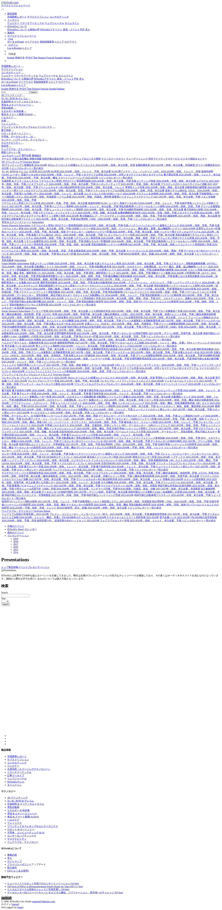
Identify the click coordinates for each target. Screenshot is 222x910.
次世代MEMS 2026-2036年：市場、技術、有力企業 (86, 431)
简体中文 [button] (14, 88)
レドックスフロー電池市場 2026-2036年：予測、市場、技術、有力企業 (52, 244)
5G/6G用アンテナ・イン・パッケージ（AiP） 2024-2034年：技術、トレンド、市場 (156, 171)
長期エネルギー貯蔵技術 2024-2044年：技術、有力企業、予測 (117, 241)
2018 (15, 541)
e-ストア (59, 41)
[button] (12, 13)
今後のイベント (15, 526)
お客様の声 (33, 29)
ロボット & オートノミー (14, 133)
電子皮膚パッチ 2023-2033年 (20, 346)
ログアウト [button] (64, 82)
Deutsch (42, 57)
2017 (15, 544)
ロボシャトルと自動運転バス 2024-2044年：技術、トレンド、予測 (109, 295)
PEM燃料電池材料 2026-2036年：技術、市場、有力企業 (153, 209)
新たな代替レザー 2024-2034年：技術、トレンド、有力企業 (51, 193)
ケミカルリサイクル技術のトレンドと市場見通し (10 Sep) (38, 889)
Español (59, 57)
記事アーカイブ (15, 775)
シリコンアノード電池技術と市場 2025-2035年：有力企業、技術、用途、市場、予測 (110, 298)
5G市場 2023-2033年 (40, 171)
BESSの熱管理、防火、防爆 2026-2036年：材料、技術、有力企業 (159, 254)
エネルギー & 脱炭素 (12, 111)
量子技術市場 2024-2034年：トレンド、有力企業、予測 (118, 393)
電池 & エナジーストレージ (16, 105)
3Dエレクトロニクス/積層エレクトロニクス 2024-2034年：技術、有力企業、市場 (91, 165)
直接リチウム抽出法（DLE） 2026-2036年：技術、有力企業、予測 (67, 235)
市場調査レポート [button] (11, 66)
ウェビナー (13, 23)
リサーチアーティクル (32, 23)
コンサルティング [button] (11, 72)
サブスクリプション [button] (12, 69)
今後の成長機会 (20, 158)
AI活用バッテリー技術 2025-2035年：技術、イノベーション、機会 (107, 228)
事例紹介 (37, 155)
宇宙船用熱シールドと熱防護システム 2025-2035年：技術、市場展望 (115, 501)
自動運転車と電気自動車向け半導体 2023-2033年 (38, 298)
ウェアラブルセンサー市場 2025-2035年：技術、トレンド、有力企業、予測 (93, 469)
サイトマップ (14, 861)
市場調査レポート (17, 17)
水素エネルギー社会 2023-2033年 (66, 323)
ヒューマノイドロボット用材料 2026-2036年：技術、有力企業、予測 (86, 209)
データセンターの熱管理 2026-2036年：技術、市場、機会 (45, 447)
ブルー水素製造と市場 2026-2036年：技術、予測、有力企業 (164, 349)
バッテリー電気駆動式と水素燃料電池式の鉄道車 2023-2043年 (38, 270)
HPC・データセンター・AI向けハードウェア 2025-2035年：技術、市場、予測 (164, 425)
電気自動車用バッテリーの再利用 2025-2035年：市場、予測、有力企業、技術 (133, 244)
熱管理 (4, 146)
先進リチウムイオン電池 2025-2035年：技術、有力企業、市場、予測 (132, 263)
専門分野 (26, 155)
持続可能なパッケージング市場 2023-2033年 (110, 495)
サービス (6, 158)
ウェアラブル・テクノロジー (17, 149)
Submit (33, 92)
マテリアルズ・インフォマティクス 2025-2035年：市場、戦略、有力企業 (78, 212)
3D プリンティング (11, 95)
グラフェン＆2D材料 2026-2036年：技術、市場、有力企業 (167, 193)
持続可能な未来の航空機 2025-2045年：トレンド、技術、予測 (47, 301)
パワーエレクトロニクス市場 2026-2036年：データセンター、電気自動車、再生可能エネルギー (165, 431)
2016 (15, 547)
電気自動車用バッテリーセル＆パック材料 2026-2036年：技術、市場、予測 (159, 206)
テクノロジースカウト (113, 158)
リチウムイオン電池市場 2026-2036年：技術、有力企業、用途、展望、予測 (114, 238)
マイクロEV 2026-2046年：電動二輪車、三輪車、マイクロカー (53, 289)
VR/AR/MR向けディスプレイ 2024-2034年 (64, 457)
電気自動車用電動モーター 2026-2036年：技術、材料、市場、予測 (72, 276)
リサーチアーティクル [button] (26, 75)
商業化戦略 (35, 158)
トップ (4, 567)
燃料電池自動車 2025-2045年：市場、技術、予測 (66, 282)
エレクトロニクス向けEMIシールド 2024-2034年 (110, 193)
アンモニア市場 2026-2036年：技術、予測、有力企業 (59, 311)
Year (3, 598)
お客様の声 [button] (27, 79)
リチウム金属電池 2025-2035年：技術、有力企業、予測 (54, 241)
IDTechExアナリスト (51, 29)
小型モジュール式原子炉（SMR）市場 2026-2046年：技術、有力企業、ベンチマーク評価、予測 (65, 488)
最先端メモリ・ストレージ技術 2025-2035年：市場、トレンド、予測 (161, 422)
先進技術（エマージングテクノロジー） (29, 769)
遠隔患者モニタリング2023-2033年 (123, 346)
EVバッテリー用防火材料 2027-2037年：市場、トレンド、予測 (105, 279)
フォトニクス (8, 124)
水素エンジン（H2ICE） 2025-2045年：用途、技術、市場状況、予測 (122, 323)
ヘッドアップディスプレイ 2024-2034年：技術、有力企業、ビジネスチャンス (49, 460)
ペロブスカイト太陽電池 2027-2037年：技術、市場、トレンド (59, 330)
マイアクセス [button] (26, 82)
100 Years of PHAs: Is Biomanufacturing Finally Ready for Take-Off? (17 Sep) (45, 886)
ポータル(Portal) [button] (9, 82)
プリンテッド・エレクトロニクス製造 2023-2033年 (46, 384)
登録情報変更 (47, 41)
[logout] (15, 904)
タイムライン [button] (66, 75)
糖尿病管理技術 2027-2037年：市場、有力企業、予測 (85, 343)
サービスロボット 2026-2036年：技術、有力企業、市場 (60, 412)
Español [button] (53, 88)
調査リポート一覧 (11, 152)
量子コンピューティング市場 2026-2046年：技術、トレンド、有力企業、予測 (108, 435)
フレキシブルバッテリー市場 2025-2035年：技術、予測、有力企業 (139, 235)
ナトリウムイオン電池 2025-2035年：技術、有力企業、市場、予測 (38, 250)
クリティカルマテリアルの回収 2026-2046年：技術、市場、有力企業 (127, 190)
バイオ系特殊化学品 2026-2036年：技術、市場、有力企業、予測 (123, 311)
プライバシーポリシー (19, 864)
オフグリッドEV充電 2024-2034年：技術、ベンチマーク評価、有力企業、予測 (129, 289)
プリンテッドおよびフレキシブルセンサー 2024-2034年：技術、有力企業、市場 (117, 384)
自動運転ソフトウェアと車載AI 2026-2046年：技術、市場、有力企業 (134, 396)
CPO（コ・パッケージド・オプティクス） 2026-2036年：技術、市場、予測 (155, 365)
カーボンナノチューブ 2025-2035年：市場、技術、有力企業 (128, 184)
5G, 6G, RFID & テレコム (14, 98)
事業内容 (12, 855)
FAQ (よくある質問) (18, 871)
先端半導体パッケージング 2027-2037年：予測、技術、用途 (49, 365)
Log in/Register (14, 48)
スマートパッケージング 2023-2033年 (78, 177)
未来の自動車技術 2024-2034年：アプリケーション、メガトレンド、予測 (132, 282)
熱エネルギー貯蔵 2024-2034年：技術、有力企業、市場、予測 (90, 254)
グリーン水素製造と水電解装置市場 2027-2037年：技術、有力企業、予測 (161, 320)
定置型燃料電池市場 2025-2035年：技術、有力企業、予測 (85, 333)
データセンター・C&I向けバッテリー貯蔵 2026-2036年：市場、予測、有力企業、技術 (112, 231)
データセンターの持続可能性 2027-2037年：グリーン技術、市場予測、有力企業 (160, 333)
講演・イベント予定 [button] (68, 79)
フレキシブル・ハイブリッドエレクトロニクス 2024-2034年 (132, 381)
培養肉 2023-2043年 (44, 339)
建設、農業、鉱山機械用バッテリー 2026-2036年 (169, 228)
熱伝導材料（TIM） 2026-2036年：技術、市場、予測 (104, 219)
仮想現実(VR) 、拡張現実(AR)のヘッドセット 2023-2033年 (68, 520)
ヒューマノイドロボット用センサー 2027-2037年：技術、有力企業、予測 (172, 409)
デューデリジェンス (137, 158)
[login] (20, 907)
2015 (15, 549)
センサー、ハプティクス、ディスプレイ (23, 139)
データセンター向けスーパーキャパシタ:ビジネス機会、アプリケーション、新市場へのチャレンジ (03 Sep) (65, 892)
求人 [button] (81, 79)
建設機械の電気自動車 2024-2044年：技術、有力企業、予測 (140, 276)
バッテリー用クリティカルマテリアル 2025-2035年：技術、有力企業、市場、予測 (46, 190)
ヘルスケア (7, 117)
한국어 (29, 57)
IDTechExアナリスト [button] (45, 79)
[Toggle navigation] (2, 9)
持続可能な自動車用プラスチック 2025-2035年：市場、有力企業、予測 (172, 495)
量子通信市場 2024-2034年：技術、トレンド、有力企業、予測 (117, 390)
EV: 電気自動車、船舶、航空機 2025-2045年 (47, 279)
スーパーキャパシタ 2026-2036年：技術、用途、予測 (154, 250)
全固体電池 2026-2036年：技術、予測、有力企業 (100, 250)
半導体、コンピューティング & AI (25, 832)
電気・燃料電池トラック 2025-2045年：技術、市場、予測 (120, 273)
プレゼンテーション (18, 535)
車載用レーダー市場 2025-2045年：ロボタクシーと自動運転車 (63, 396)
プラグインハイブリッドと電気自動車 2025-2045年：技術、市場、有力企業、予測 (63, 292)
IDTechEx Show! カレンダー (22, 529)
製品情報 (13, 567)
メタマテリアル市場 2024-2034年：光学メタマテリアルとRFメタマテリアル (122, 174)
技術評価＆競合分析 (53, 158)
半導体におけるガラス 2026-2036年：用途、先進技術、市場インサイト (83, 425)
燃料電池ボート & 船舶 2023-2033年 (21, 282)
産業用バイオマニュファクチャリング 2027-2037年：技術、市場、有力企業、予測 (156, 197)
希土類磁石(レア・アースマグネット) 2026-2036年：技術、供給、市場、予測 (121, 216)
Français (51, 57)
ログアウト (70, 41)
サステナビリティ (11, 143)
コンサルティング (59, 17)
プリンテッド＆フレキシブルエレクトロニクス (26, 127)
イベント (23, 567)
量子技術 (6, 130)
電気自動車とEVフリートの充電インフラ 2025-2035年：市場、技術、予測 (112, 270)
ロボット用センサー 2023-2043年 (34, 469)
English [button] (4, 88)
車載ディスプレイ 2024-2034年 (98, 365)
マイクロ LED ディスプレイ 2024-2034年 (79, 463)
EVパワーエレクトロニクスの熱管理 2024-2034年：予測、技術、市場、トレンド (120, 447)
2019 (15, 538)
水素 (3, 120)
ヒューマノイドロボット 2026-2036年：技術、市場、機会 (86, 403)
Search (4, 592)
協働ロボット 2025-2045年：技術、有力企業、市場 (116, 400)
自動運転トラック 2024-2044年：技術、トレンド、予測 (64, 266)
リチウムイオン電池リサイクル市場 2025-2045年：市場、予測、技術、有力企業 (45, 203)
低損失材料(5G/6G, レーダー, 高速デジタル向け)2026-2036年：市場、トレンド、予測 (133, 203)
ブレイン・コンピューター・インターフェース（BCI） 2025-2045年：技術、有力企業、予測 (100, 514)
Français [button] (44, 88)
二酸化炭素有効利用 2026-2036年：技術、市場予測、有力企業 (166, 476)
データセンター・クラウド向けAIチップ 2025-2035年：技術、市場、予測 (138, 416)
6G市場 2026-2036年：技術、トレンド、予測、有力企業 (81, 171)
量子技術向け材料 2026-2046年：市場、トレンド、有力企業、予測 (47, 390)
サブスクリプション (38, 17)
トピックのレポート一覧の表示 (26, 168)
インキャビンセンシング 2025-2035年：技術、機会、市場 (149, 403)
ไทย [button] (29, 88)
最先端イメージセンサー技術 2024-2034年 (109, 457)
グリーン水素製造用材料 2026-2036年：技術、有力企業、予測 (169, 355)
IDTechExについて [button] (11, 79)
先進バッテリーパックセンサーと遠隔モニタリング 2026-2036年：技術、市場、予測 (168, 225)
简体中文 (20, 57)
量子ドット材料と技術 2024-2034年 (60, 216)
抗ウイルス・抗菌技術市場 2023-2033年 (35, 343)
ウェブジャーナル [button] (48, 75)
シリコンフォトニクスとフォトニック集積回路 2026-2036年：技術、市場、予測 (68, 371)
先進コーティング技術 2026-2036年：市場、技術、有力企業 (163, 181)
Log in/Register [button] (8, 85)
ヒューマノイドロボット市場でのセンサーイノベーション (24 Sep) (43, 883)
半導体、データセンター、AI (17, 136)
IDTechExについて (17, 29)
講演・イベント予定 (74, 29)
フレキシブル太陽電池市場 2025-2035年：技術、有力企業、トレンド (151, 317)
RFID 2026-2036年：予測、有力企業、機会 (35, 177)
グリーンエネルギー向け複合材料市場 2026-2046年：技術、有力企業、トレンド (81, 187)
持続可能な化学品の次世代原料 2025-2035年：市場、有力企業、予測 (104, 327)
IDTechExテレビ (15, 781)
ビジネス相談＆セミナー (193, 158)
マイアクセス (32, 41)
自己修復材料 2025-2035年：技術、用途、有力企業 (190, 216)
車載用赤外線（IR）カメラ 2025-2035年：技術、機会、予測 (186, 460)
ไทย (35, 57)
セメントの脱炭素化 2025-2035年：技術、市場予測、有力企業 (80, 317)
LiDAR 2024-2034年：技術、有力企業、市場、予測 (89, 368)
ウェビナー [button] (7, 75)
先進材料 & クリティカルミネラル (19, 101)
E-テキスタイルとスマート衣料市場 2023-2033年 (133, 517)
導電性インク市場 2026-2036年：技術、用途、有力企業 (154, 187)
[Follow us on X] (114, 672)
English (10, 57)
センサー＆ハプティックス (21, 835)
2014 (15, 552)
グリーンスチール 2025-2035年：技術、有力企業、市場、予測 (144, 352)
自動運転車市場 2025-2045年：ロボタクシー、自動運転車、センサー (131, 266)
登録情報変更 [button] (41, 82)
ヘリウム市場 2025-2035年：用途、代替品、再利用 (84, 197)
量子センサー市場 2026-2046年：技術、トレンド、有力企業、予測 (52, 393)
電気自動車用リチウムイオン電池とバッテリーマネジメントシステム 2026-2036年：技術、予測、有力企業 (95, 285)
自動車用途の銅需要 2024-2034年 (202, 187)
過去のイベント (15, 532)
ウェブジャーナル (54, 23)
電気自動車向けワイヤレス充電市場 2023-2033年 (35, 304)
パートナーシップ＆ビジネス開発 (82, 158)
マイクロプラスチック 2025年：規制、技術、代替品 (129, 485)
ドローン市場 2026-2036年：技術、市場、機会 (169, 400)
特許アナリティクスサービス (164, 158)
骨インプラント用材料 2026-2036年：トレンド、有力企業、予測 (83, 206)
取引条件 (12, 867)
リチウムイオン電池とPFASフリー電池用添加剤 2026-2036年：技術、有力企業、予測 (85, 181)
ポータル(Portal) (15, 41)
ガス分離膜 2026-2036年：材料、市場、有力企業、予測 (92, 320)
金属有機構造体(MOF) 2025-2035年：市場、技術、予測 (147, 212)
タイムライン (72, 23)
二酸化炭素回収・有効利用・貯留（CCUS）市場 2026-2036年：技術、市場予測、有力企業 (53, 314)
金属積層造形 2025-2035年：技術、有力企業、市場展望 (165, 165)
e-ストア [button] (53, 82)
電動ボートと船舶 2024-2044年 (167, 273)
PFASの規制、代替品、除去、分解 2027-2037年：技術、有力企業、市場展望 (96, 339)
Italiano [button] (60, 88)
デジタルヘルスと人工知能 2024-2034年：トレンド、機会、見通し (150, 343)
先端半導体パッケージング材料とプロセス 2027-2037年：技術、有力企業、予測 (155, 428)
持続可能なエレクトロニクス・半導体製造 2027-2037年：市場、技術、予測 (59, 444)
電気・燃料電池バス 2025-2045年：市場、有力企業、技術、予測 (54, 273)
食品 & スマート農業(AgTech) (17, 114)
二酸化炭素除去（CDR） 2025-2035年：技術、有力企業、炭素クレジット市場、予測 (148, 314)
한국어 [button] (23, 88)
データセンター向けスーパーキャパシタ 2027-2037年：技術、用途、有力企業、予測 (104, 441)
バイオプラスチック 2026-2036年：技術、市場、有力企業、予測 (60, 184)
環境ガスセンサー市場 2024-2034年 (151, 457)
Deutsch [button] (36, 88)
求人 (87, 29)
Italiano (67, 57)
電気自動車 (7, 108)
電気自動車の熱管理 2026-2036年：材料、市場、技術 (109, 301)
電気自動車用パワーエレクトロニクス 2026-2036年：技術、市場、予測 (146, 292)
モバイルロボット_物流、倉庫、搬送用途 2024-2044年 (185, 406)
